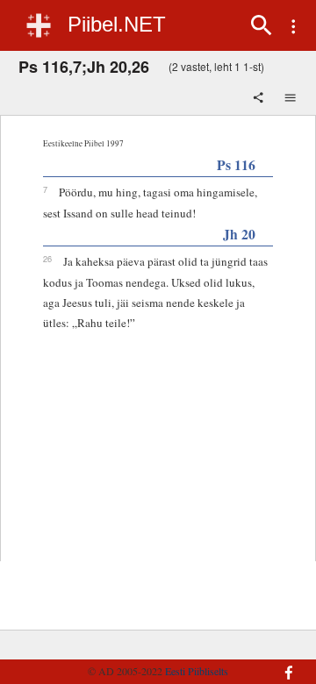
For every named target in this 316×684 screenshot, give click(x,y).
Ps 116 (236, 164)
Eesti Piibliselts (196, 671)
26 (47, 259)
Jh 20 (239, 234)
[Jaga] (260, 99)
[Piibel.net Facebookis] (284, 664)
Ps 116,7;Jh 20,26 (83, 66)
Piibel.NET (117, 24)
